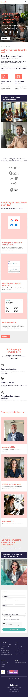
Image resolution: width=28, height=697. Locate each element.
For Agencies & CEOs (6, 644)
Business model (18, 646)
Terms (18, 619)
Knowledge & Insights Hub (20, 653)
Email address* (5, 596)
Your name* (4, 592)
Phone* (3, 601)
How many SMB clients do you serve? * (10, 614)
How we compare (5, 652)
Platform (17, 644)
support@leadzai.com (20, 662)
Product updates (19, 648)
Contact (3, 666)
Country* (17, 601)
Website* (4, 610)
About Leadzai (4, 662)
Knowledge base (19, 651)
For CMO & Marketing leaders (6, 647)
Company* (4, 605)
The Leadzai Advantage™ (7, 654)
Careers (3, 664)
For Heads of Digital (5, 650)
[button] (25, 2)
